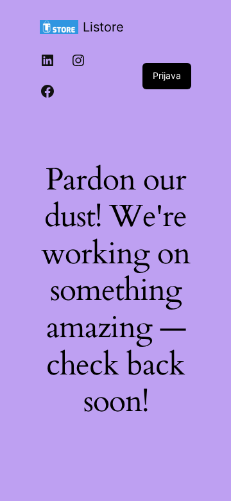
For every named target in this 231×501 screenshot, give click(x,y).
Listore (103, 27)
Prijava (167, 75)
